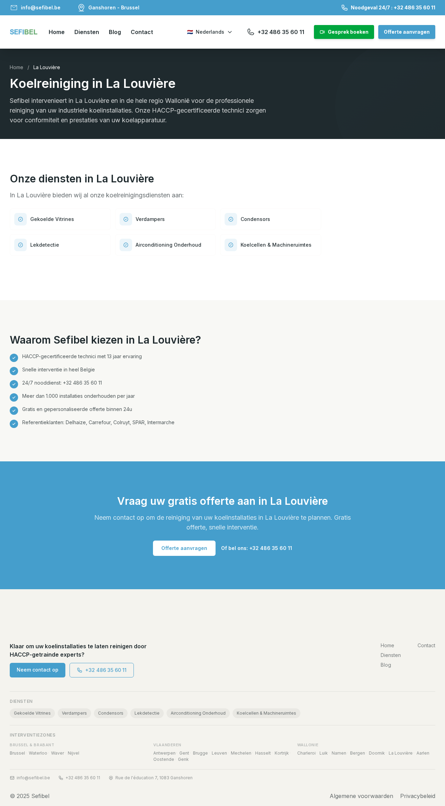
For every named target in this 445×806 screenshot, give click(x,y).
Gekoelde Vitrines (32, 713)
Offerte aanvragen (184, 548)
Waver (57, 753)
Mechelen (241, 753)
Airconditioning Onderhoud (198, 713)
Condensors (110, 713)
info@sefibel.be (33, 777)
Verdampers (74, 713)
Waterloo (38, 753)
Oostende (163, 759)
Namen (339, 753)
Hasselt (263, 753)
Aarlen (422, 753)
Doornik (377, 753)
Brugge (200, 753)
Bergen (357, 753)
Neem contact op (37, 670)
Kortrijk (282, 753)
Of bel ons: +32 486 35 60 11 (256, 548)
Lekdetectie (147, 713)
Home (16, 67)
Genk (183, 759)
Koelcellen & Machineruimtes (266, 713)
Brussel (17, 753)
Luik (323, 753)
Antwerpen (164, 753)
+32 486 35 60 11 (106, 670)
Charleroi (306, 753)
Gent (184, 753)
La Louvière (401, 753)
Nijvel (73, 753)
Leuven (219, 753)
